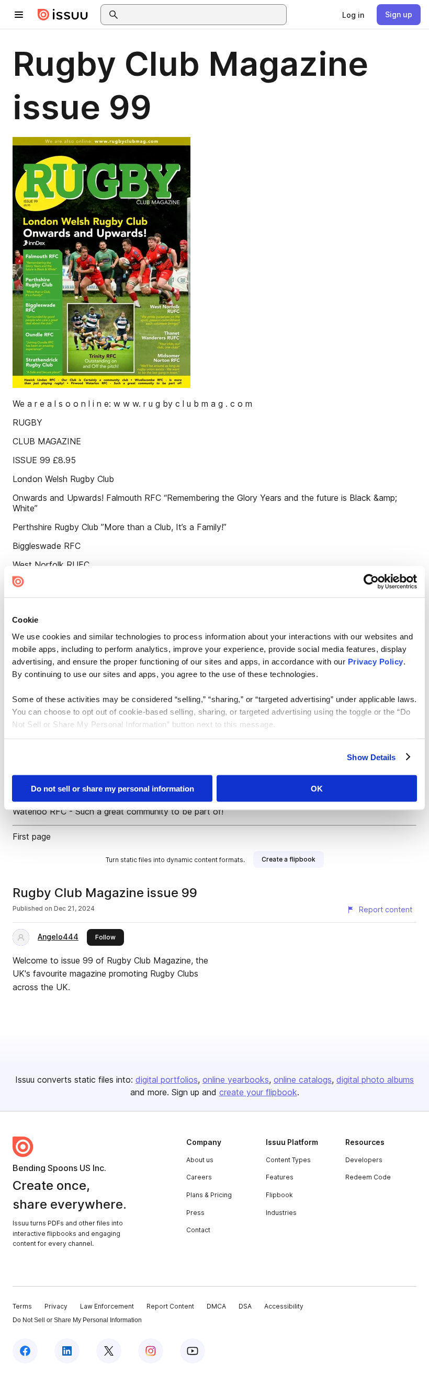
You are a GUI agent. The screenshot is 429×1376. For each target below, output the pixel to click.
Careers (199, 1177)
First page (32, 836)
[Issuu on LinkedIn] (67, 1350)
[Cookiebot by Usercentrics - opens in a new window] (371, 582)
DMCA (216, 1306)
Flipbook (279, 1195)
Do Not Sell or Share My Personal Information (77, 1320)
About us (199, 1160)
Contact (198, 1230)
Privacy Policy (375, 661)
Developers (363, 1160)
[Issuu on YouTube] (192, 1350)
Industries (281, 1213)
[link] (353, 14)
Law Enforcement (107, 1306)
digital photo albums (375, 1079)
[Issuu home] (62, 14)
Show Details (371, 756)
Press (195, 1213)
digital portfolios (167, 1079)
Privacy (55, 1306)
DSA (245, 1306)
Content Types (288, 1160)
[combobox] (203, 15)
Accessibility (283, 1306)
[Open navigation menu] (18, 14)
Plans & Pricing (209, 1195)
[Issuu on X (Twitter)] (108, 1350)
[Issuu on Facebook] (25, 1350)
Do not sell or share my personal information (112, 788)
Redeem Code (368, 1177)
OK (317, 788)
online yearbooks (235, 1079)
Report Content (170, 1306)
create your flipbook (258, 1092)
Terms (22, 1306)
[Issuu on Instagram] (150, 1350)
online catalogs (303, 1079)
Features (279, 1177)
